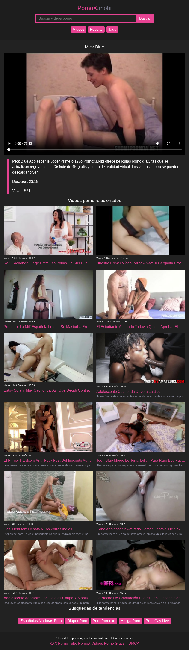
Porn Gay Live (157, 621)
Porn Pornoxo (104, 621)
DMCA (133, 643)
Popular (96, 29)
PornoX (94, 8)
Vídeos (78, 29)
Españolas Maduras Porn (41, 621)
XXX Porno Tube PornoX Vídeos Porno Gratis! (87, 643)
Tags (112, 29)
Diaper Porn (77, 621)
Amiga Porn (130, 621)
